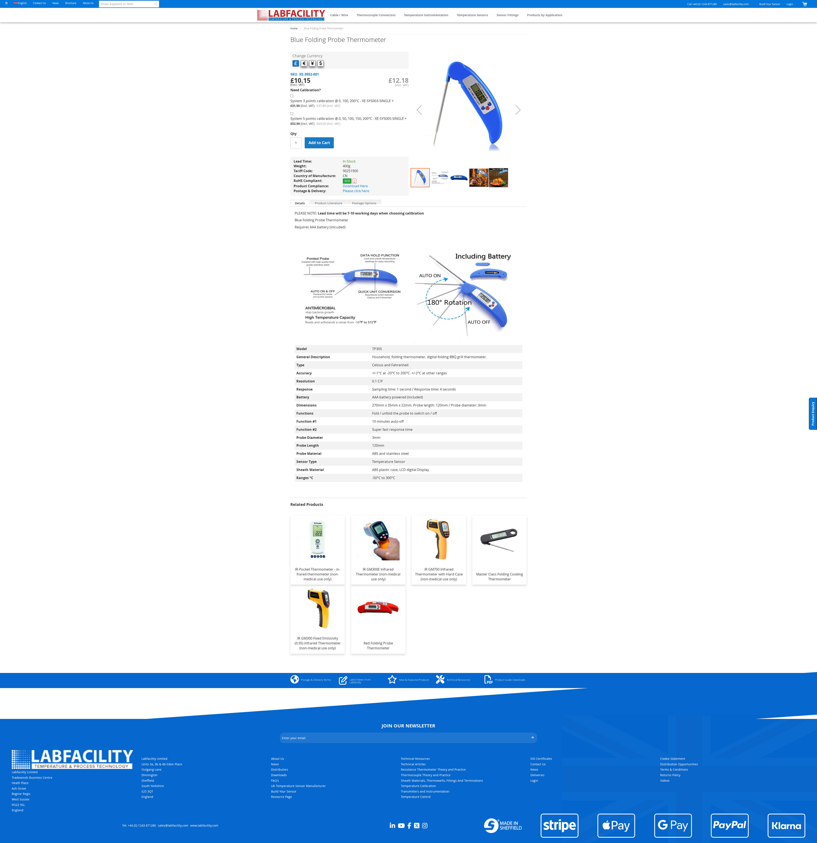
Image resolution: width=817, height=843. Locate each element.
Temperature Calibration (418, 786)
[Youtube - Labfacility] (401, 826)
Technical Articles (413, 764)
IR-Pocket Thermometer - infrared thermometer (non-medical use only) (317, 574)
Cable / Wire (339, 15)
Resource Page (281, 797)
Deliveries (537, 775)
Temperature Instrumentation (426, 15)
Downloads (279, 775)
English (22, 3)
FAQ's (275, 781)
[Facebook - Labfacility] (409, 826)
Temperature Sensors (472, 15)
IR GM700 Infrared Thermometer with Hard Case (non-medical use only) (439, 574)
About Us (88, 3)
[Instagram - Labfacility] (424, 826)
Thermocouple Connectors (376, 15)
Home (294, 28)
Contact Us (39, 3)
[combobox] (129, 4)
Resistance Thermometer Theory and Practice (433, 769)
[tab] (299, 202)
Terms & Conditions (674, 769)
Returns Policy (670, 775)
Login (790, 4)
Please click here (356, 191)
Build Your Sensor (769, 4)
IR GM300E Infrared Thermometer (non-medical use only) (378, 574)
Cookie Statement (672, 759)
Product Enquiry (813, 414)
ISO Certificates (541, 759)
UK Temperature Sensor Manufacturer (298, 786)
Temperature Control (416, 797)
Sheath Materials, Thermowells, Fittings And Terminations (442, 781)
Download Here (355, 186)
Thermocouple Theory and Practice (426, 775)
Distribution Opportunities (679, 764)
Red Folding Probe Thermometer (378, 645)
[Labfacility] (291, 15)
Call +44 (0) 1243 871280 (702, 4)
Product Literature (328, 202)
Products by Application (544, 15)
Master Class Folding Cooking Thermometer (499, 576)
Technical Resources (415, 759)
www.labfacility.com (204, 825)
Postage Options (364, 202)
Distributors (279, 769)
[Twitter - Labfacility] (416, 826)
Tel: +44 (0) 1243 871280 (139, 825)
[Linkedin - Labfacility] (392, 826)
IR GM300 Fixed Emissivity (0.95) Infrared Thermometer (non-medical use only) (318, 643)
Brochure (70, 3)
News (55, 3)
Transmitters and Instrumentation (425, 791)
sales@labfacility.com (736, 4)
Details (300, 202)
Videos (665, 781)
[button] (6, 3)
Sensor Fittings (507, 15)
